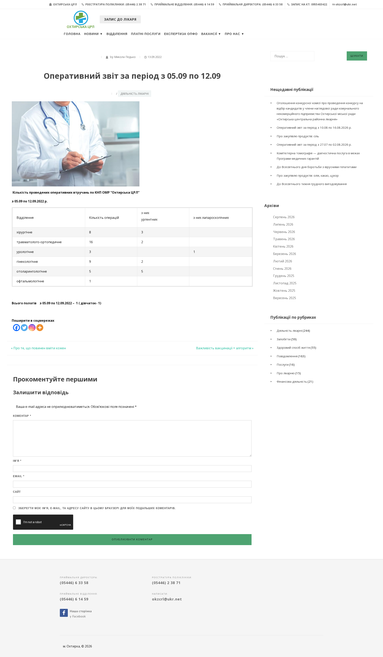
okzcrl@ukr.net (346, 4)
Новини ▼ (93, 34)
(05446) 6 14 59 (74, 599)
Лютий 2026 (282, 261)
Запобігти (283, 339)
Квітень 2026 (283, 246)
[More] (39, 327)
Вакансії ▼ (211, 34)
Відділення (117, 34)
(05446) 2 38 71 (166, 582)
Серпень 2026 (284, 217)
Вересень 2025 (284, 298)
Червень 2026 (284, 232)
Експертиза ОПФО (181, 34)
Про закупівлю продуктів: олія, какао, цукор (308, 175)
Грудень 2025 (283, 276)
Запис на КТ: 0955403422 (308, 4)
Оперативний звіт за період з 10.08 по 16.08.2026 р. (314, 127)
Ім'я (17, 460)
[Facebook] (16, 327)
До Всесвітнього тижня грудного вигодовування (312, 184)
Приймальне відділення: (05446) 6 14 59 (184, 4)
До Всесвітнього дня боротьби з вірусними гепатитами (316, 167)
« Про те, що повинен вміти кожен (38, 348)
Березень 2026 (284, 254)
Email (18, 476)
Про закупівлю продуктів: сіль (298, 136)
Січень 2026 (282, 268)
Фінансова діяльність (292, 381)
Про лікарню (286, 373)
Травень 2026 (284, 239)
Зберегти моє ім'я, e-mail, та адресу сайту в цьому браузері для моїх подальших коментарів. (97, 508)
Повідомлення (287, 356)
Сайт (17, 491)
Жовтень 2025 (284, 290)
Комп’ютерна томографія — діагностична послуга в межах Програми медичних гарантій (318, 155)
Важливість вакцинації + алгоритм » (225, 348)
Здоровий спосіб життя (293, 347)
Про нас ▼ (234, 34)
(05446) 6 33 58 (74, 582)
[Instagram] (32, 327)
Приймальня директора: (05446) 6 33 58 (252, 4)
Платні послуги (146, 34)
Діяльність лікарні (134, 94)
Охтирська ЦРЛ (64, 4)
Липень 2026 (283, 224)
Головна (72, 34)
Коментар (22, 415)
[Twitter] (24, 327)
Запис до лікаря (120, 19)
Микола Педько (125, 57)
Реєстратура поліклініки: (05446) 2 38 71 (115, 4)
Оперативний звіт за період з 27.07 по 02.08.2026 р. (314, 144)
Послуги (282, 364)
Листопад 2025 (284, 283)
